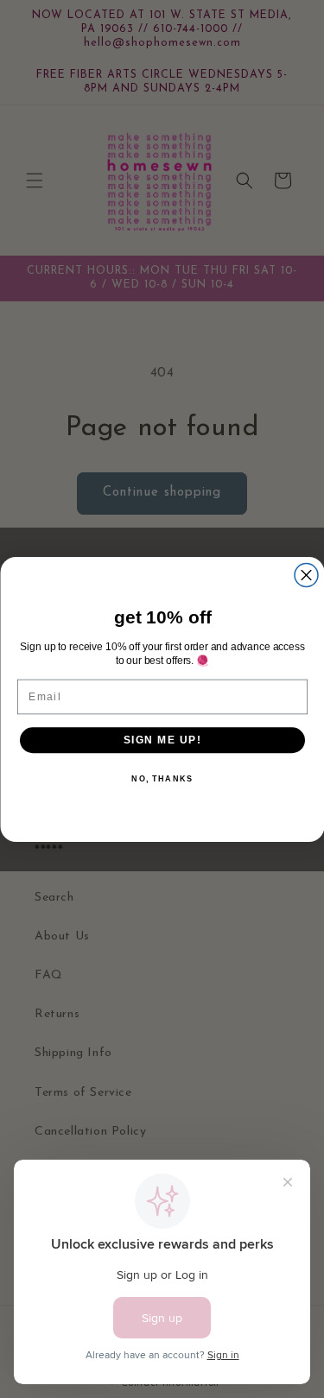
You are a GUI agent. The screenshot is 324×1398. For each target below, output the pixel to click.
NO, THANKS (162, 778)
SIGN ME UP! (162, 739)
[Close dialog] (306, 574)
